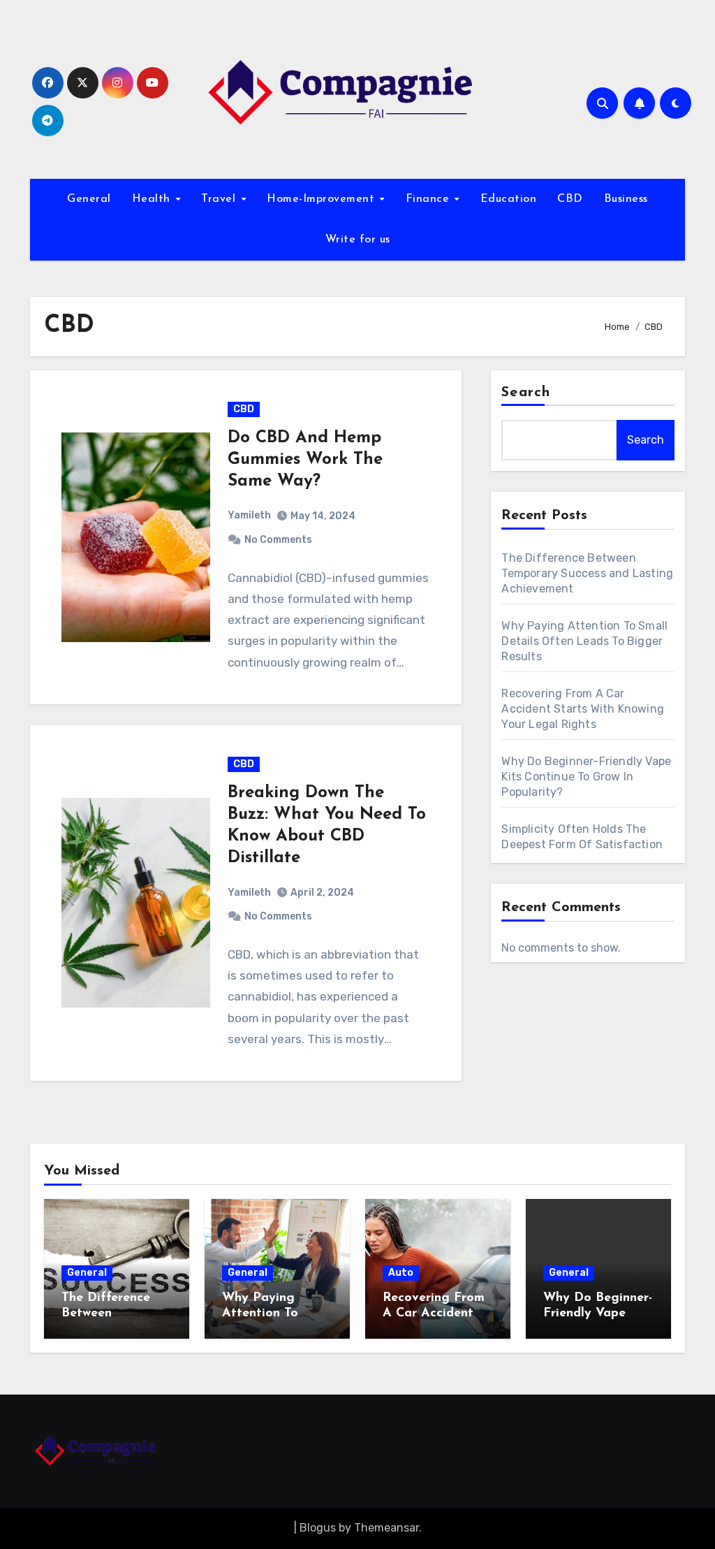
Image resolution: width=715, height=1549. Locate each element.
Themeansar (386, 1527)
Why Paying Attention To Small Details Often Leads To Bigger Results (584, 641)
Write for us (357, 239)
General (89, 199)
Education (508, 199)
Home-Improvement (322, 199)
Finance (429, 199)
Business (626, 199)
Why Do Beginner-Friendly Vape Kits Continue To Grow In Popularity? (586, 777)
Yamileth (249, 515)
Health (153, 199)
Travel (220, 199)
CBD (570, 199)
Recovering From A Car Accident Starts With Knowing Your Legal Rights (582, 709)
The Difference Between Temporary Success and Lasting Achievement (587, 573)
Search (525, 393)
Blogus (318, 1527)
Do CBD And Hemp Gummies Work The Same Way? (305, 460)
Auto (400, 1273)
